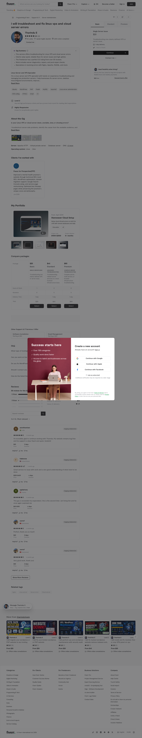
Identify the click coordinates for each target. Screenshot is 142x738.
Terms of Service (99, 392)
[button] (93, 358)
